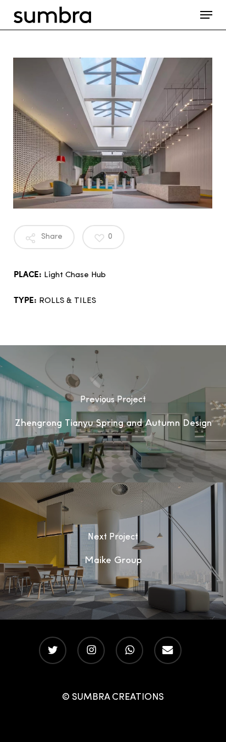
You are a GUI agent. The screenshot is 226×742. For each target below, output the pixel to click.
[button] (206, 14)
